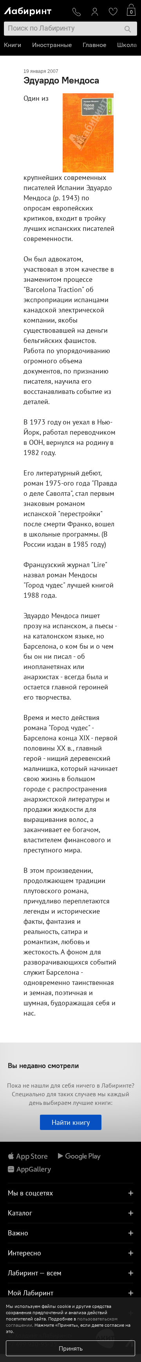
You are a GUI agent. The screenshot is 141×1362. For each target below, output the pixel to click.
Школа (127, 45)
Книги (12, 45)
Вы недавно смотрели (43, 1065)
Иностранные (52, 45)
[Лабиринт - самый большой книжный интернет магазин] (35, 10)
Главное (94, 45)
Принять (71, 1348)
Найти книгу (71, 1122)
